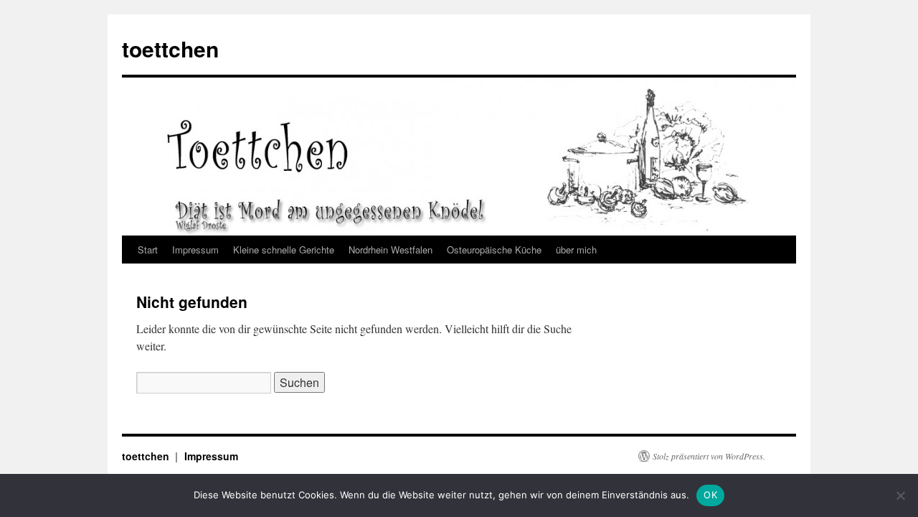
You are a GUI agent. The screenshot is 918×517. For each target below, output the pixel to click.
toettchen (170, 48)
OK (710, 494)
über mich (576, 249)
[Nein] (900, 495)
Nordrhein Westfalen (390, 249)
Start (148, 249)
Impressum (195, 249)
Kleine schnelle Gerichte (283, 249)
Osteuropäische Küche (494, 249)
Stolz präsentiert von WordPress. (709, 456)
